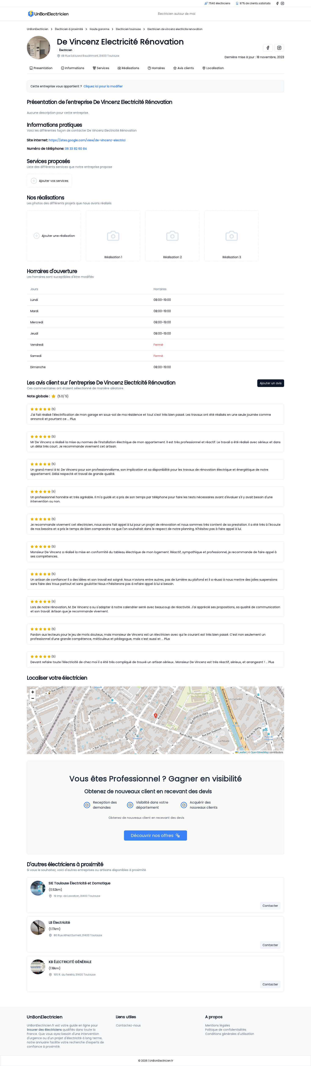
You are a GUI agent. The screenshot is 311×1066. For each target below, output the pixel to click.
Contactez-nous (128, 1025)
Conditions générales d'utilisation (229, 1034)
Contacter (270, 906)
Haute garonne (99, 29)
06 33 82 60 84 (76, 149)
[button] (155, 716)
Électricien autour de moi (176, 14)
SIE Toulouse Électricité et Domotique (79, 883)
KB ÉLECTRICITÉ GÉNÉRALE (70, 961)
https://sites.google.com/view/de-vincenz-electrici (87, 140)
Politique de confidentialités (225, 1030)
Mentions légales (217, 1025)
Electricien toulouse (128, 29)
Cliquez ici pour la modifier (103, 86)
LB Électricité (59, 922)
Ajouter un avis (271, 383)
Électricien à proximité (69, 29)
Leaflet (242, 752)
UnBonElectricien (37, 29)
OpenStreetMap (260, 752)
